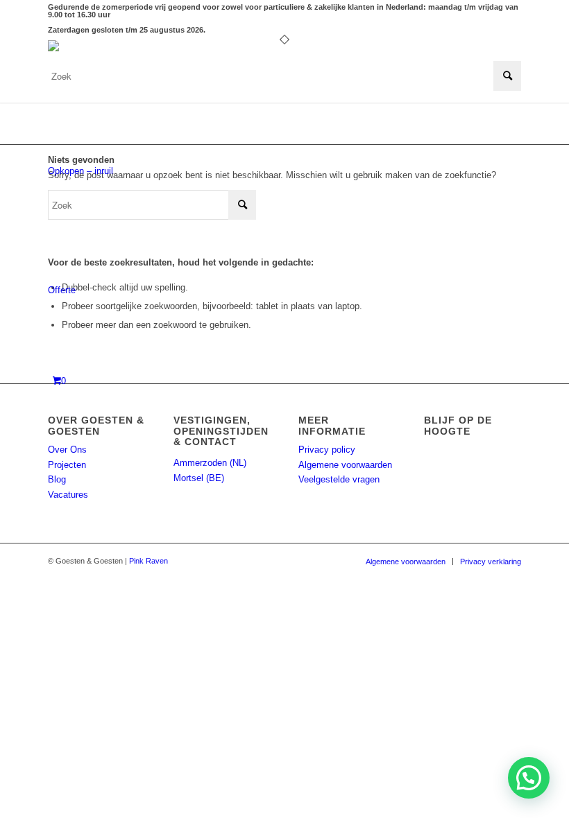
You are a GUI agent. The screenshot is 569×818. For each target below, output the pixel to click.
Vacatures (68, 494)
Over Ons (67, 449)
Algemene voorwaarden (345, 465)
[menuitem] (405, 561)
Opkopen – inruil (80, 171)
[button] (529, 778)
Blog (57, 479)
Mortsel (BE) (198, 478)
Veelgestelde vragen (339, 479)
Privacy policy (326, 449)
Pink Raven (148, 561)
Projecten (67, 465)
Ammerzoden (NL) (209, 463)
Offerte (62, 290)
